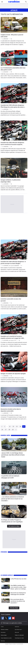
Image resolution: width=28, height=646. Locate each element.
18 (9, 429)
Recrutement (3, 632)
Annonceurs (17, 626)
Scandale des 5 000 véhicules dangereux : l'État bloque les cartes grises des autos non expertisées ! (13, 106)
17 (5, 429)
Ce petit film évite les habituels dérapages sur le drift (10, 477)
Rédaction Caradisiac (4, 629)
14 (20, 426)
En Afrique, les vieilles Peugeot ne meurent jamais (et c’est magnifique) (12, 520)
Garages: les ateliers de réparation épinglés (13, 373)
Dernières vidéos (5, 435)
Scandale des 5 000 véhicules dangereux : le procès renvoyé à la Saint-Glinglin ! (13, 262)
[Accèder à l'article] (14, 444)
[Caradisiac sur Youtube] (13, 618)
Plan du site (17, 632)
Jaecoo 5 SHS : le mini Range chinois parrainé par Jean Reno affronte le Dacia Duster (13, 455)
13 (16, 426)
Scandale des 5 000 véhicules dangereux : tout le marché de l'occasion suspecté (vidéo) (12, 143)
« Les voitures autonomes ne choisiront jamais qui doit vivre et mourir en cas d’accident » (12, 498)
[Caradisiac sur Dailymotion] (9, 618)
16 (2, 429)
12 (13, 426)
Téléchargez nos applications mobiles (12, 623)
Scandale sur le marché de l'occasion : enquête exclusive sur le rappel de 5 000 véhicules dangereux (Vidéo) (12, 337)
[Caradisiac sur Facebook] (2, 618)
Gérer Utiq (3, 640)
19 (12, 429)
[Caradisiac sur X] (6, 618)
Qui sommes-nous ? (18, 629)
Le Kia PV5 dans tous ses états (18, 578)
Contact (2, 626)
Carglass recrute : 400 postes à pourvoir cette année (12, 35)
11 (9, 426)
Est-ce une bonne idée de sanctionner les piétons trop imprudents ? (17, 601)
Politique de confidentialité (19, 635)
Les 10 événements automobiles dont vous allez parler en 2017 (13, 69)
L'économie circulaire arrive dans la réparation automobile (11, 410)
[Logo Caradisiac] (14, 2)
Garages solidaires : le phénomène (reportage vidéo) (10, 181)
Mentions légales (4, 635)
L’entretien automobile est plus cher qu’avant (11, 300)
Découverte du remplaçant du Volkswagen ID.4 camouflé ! (18, 593)
